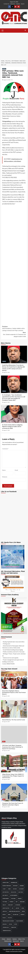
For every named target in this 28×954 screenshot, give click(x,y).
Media (23, 911)
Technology (6, 927)
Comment (5, 448)
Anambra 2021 (14, 882)
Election (20, 892)
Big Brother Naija (7, 885)
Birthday (15, 885)
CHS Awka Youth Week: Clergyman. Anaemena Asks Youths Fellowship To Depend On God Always (12, 747)
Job (12, 908)
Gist (17, 901)
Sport (15, 924)
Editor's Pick (6, 892)
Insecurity (10, 904)
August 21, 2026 (6, 430)
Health (4, 904)
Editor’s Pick (21, 939)
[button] (2, 30)
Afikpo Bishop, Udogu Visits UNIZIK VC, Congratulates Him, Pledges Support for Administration (13, 776)
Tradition (13, 927)
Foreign (11, 901)
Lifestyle (5, 911)
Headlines (22, 901)
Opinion (18, 3)
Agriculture (6, 882)
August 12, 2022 (7, 79)
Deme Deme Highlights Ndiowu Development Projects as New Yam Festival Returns (14, 692)
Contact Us (6, 3)
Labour (17, 908)
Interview (17, 904)
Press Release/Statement (8, 920)
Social (10, 924)
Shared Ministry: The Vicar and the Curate (13, 719)
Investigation (6, 908)
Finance (20, 898)
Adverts (9, 939)
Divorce (15, 888)
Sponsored (16, 941)
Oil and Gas (15, 914)
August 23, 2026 (6, 402)
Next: (14, 334)
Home (3, 939)
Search (22, 3)
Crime (9, 888)
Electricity (5, 895)
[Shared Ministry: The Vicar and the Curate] (14, 709)
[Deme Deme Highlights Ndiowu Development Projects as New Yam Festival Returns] (14, 680)
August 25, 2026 (6, 372)
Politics (4, 68)
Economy (21, 888)
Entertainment (14, 895)
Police (4, 917)
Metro (4, 914)
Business (22, 885)
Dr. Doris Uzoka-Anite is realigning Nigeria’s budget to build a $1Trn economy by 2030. (12, 426)
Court (4, 888)
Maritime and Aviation (14, 911)
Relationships (19, 920)
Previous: (13, 328)
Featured (13, 898)
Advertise (12, 3)
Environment (6, 898)
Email (16, 470)
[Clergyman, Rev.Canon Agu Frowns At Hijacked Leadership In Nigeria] (14, 792)
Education (13, 892)
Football (5, 901)
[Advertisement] (14, 45)
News (4, 715)
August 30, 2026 (6, 696)
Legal (22, 908)
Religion (5, 924)
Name (4, 470)
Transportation (7, 930)
